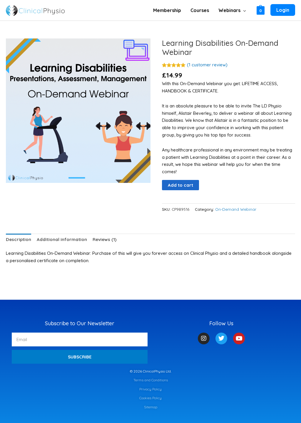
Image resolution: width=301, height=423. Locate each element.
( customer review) (207, 65)
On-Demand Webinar (235, 209)
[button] (243, 10)
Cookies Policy (150, 398)
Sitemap (150, 407)
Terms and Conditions (150, 380)
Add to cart (180, 185)
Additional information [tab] (62, 239)
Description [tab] (18, 239)
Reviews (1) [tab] (104, 239)
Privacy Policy (150, 389)
